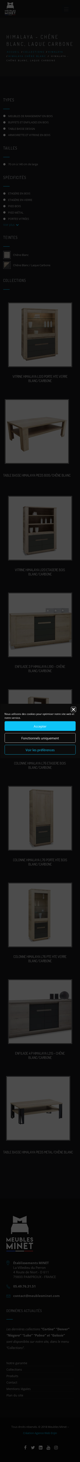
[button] (73, 709)
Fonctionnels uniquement (40, 738)
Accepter (40, 726)
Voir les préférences (40, 750)
